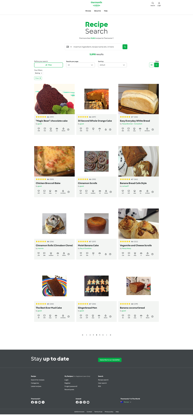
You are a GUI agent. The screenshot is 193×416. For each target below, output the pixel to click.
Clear (37, 78)
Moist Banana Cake (88, 245)
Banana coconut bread (132, 307)
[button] (153, 4)
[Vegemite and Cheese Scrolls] (138, 224)
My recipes (77, 376)
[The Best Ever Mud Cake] (54, 286)
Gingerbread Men (87, 307)
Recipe (33, 376)
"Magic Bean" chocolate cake (52, 120)
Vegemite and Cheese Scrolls (136, 245)
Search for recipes (37, 380)
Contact (89, 412)
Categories (35, 383)
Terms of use (98, 412)
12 (69, 65)
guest (40, 124)
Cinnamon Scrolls (87, 183)
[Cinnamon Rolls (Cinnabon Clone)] (54, 224)
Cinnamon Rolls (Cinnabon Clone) (54, 245)
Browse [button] (88, 11)
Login (66, 380)
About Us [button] (97, 11)
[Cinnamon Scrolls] (96, 161)
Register (67, 383)
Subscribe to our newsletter (110, 360)
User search (102, 383)
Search (100, 376)
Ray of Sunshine (85, 248)
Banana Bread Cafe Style (133, 183)
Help (117, 412)
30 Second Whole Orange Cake (95, 120)
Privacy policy (109, 412)
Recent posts (69, 389)
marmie (41, 248)
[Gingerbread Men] (96, 286)
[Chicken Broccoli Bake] (54, 161)
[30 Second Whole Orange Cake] (96, 99)
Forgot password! (71, 386)
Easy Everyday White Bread (135, 120)
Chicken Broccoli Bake (48, 183)
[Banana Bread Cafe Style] (138, 161)
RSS (99, 386)
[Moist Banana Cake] (96, 224)
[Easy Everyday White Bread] (138, 99)
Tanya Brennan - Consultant (132, 124)
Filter (50, 65)
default (102, 65)
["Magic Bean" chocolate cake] (54, 99)
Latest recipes (36, 386)
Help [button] (106, 11)
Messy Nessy (126, 248)
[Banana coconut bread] (138, 286)
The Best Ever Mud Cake (49, 307)
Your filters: (38, 70)
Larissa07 (125, 186)
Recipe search (103, 380)
